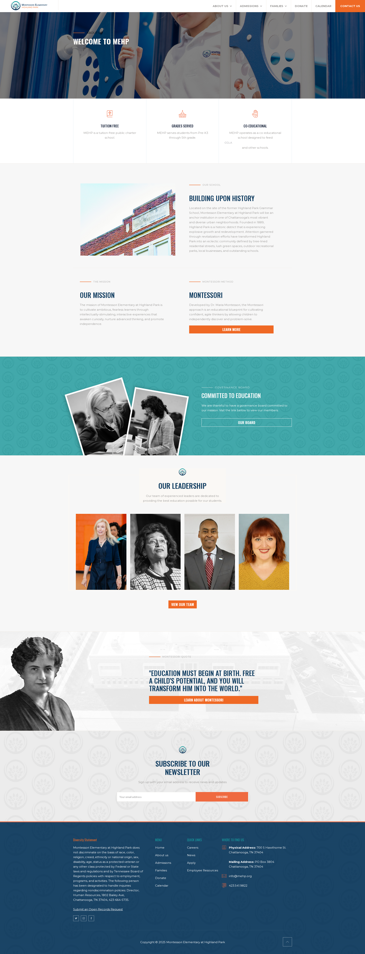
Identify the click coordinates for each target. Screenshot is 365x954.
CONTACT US (350, 6)
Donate (160, 878)
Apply (191, 863)
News (191, 855)
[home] (29, 5)
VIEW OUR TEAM (182, 604)
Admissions (163, 863)
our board (246, 422)
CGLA (228, 142)
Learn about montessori (203, 699)
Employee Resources (202, 870)
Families (161, 870)
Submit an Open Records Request (98, 909)
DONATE (301, 6)
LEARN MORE (231, 329)
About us (161, 855)
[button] (222, 6)
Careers (192, 847)
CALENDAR (323, 6)
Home (159, 847)
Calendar (161, 885)
